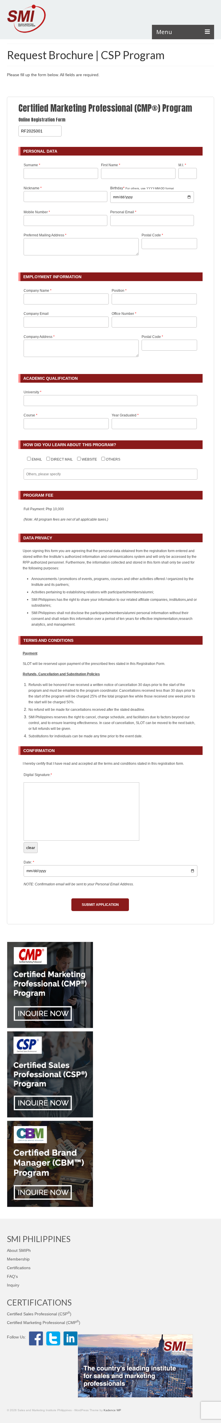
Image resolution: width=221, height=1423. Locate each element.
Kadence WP (112, 1410)
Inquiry (13, 1285)
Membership (18, 1259)
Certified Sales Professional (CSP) (39, 1314)
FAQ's (12, 1276)
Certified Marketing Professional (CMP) (43, 1322)
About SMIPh (19, 1250)
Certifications (19, 1267)
